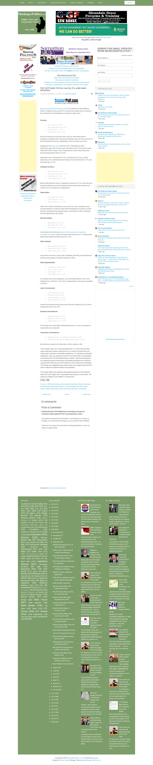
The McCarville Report (105, 132)
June (54, 674)
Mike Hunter (59, 389)
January (55, 690)
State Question (34, 603)
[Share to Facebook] (48, 380)
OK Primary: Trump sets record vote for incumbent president (124, 559)
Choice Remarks (103, 236)
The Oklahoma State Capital (107, 113)
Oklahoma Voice (103, 211)
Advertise (42, 3)
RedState (101, 93)
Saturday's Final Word (105, 107)
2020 (45, 509)
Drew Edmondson (84, 384)
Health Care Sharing (28, 554)
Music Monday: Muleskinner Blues (64, 630)
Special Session (28, 597)
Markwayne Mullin (28, 569)
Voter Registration (35, 614)
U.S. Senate (41, 611)
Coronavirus (34, 529)
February (56, 686)
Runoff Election (36, 590)
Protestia (101, 123)
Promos (90, 3)
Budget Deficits (37, 520)
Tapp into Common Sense (107, 255)
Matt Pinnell (50, 389)
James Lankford (27, 556)
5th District (30, 513)
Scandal (41, 592)
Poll (65, 389)
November (56, 535)
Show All (131, 286)
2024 (53, 510)
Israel (41, 554)
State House (40, 599)
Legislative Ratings (58, 3)
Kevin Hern (25, 561)
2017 (45, 506)
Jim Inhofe (43, 556)
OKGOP (24, 578)
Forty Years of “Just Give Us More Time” (111, 230)
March (55, 683)
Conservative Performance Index (32, 525)
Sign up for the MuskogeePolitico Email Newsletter (66, 68)
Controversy (42, 527)
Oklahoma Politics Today (106, 218)
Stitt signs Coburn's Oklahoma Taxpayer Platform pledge (119, 607)
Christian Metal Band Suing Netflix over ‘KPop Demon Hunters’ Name (113, 125)
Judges (28, 558)
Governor (34, 547)
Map (38, 567)
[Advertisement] (28, 136)
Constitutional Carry (27, 527)
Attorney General (28, 518)
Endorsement (42, 540)
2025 (53, 507)
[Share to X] (46, 380)
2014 (27, 506)
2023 (53, 513)
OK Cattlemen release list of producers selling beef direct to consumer (125, 634)
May (54, 677)
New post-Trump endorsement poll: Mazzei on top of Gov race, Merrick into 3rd (96, 670)
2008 (53, 722)
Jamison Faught (70, 94)
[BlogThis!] (43, 380)
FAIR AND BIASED (104, 267)
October (55, 539)
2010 (36, 504)
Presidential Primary (28, 588)
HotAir (100, 105)
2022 (28, 511)
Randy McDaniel (72, 389)
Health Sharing (77, 3)
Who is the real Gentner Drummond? (67, 78)
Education (36, 534)
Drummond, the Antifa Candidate (67, 80)
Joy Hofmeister (70, 386)
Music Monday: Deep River (61, 583)
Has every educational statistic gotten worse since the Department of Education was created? (114, 249)
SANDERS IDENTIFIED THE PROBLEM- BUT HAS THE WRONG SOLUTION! (113, 270)
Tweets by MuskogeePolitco (115, 339)
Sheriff (23, 594)
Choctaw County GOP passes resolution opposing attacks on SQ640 (96, 622)
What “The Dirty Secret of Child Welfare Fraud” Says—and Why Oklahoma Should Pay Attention (114, 280)
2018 (49, 384)
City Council (39, 522)
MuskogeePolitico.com (75, 758)
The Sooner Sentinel (105, 228)
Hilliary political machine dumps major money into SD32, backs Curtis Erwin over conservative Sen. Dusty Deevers (91, 725)
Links (100, 3)
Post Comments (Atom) (58, 488)
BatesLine (101, 142)
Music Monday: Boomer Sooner (63, 664)
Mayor (35, 571)
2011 (53, 712)
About (31, 3)
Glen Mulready (45, 386)
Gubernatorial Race (57, 386)
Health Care (37, 552)
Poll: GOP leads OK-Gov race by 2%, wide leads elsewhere (63, 89)
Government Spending (38, 545)
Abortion (38, 515)
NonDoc (101, 201)
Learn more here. (105, 37)
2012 (45, 504)
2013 (53, 706)
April (54, 680)
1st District (25, 504)
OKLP (34, 578)
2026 (53, 504)
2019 (36, 508)
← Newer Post (46, 394)
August (55, 667)
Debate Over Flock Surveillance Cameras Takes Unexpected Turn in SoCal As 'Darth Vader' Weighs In (113, 97)
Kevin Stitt (79, 386)
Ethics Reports (31, 542)
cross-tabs (55, 146)
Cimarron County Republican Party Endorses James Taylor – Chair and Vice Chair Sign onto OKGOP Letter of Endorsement (113, 259)
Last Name (101, 72)
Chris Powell (65, 384)
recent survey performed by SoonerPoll (55, 108)
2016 (37, 506)
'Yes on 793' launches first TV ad (63, 633)
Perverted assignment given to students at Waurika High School (96, 697)
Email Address (103, 58)
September (56, 542)
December (56, 532)
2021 (53, 520)
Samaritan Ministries (27, 592)
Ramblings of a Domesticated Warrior (111, 277)
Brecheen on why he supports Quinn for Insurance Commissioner (67, 82)
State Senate (28, 605)
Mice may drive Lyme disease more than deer (113, 212)
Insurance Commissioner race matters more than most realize (67, 85)
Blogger (95, 758)
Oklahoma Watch (104, 246)
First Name (101, 65)
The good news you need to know (67, 66)
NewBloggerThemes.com (92, 760)
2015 (53, 700)
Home (22, 3)
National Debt (39, 576)
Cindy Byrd (73, 384)
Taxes (34, 609)
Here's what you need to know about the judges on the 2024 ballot (124, 731)
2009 (53, 718)
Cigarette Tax (25, 522)
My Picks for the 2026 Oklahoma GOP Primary (95, 507)
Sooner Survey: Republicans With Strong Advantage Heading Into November (111, 135)
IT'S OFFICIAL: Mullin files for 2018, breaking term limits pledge (124, 706)
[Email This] (41, 380)
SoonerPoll (82, 389)
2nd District (42, 511)
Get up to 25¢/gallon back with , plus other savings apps (67, 71)
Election (25, 537)
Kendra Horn (39, 558)
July (54, 671)
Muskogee (36, 574)
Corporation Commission (29, 532)
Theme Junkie (64, 760)
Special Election (36, 595)
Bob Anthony (56, 384)
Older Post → (87, 394)
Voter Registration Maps (29, 617)
